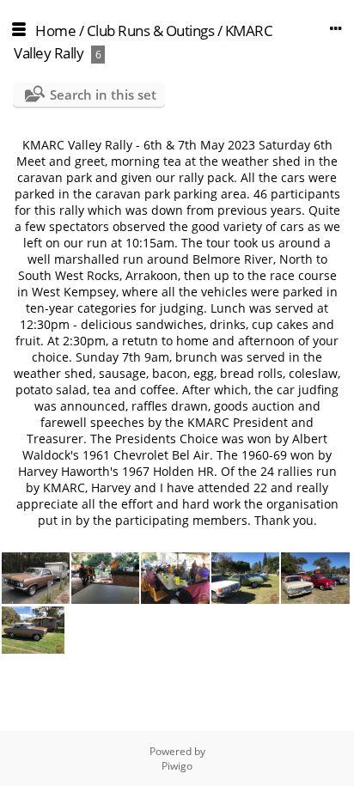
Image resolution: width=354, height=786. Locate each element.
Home (55, 30)
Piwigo (177, 766)
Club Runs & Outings (151, 30)
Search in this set (103, 94)
